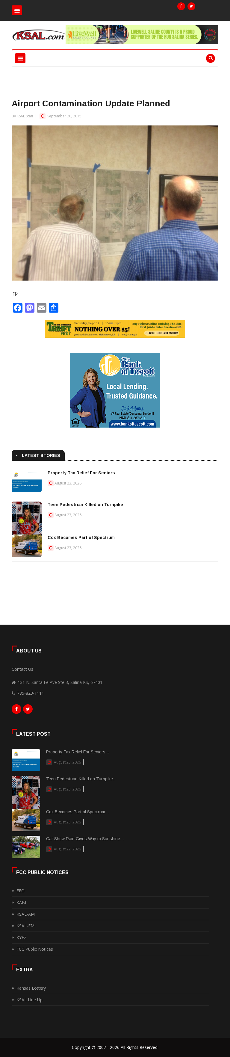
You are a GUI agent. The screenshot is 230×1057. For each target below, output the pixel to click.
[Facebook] (181, 6)
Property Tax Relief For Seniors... (77, 751)
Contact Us (22, 669)
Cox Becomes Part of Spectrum (81, 537)
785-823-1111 (30, 693)
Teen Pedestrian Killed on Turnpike (85, 504)
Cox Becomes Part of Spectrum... (77, 811)
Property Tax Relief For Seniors (81, 472)
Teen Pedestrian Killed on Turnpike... (81, 778)
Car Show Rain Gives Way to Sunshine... (85, 838)
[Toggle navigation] (17, 10)
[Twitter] (191, 6)
